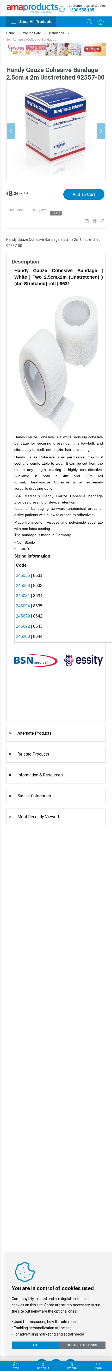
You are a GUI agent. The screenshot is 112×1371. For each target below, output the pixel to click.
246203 (23, 636)
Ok (35, 1345)
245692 (23, 626)
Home (10, 33)
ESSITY (56, 213)
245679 (23, 616)
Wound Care (32, 33)
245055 (23, 575)
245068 (23, 585)
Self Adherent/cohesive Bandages (31, 39)
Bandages (56, 33)
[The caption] (56, 131)
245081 (23, 596)
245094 (23, 606)
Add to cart (84, 194)
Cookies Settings (82, 1345)
